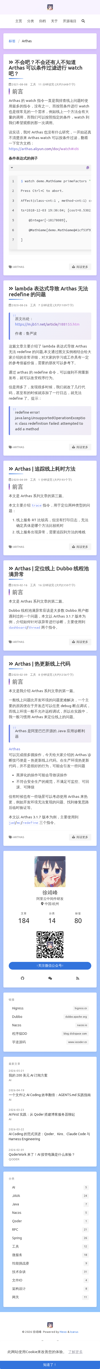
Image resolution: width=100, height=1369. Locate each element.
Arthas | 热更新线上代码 (42, 664)
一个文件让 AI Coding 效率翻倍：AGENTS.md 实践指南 (50, 1095)
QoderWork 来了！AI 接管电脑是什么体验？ (42, 1154)
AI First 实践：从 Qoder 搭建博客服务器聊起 (42, 1114)
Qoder (14, 1159)
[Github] (22, 978)
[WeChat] (50, 978)
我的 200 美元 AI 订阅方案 (28, 1075)
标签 (12, 41)
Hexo (63, 1331)
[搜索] (83, 21)
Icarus (74, 1331)
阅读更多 (81, 266)
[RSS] (77, 978)
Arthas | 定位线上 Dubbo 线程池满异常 (49, 571)
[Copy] (87, 168)
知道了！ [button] (50, 1365)
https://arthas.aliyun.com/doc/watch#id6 (44, 149)
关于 (54, 21)
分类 (30, 21)
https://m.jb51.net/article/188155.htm (47, 324)
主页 (18, 21)
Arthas (18, 266)
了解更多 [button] (75, 1352)
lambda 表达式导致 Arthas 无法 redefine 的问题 (48, 291)
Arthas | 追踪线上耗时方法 (45, 469)
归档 (42, 21)
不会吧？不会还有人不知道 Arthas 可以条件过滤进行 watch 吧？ (45, 67)
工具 (33, 84)
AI (10, 1080)
